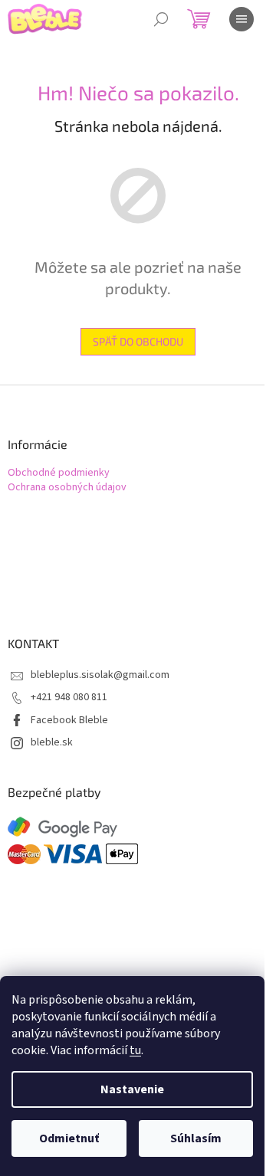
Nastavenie (132, 1089)
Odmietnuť (69, 1138)
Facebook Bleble (69, 720)
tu (135, 1050)
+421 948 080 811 (69, 697)
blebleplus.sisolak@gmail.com (100, 675)
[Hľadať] (161, 19)
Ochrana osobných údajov (67, 487)
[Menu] (241, 19)
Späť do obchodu (138, 341)
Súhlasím (196, 1138)
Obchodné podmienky (59, 473)
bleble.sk (52, 742)
